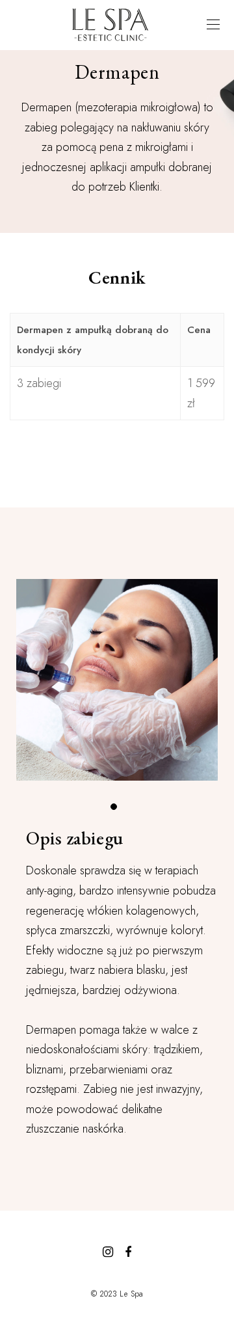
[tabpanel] (117, 680)
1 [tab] (117, 809)
